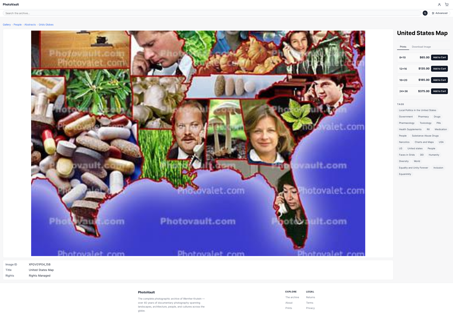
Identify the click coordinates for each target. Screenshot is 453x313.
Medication (441, 129)
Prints (403, 46)
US (400, 148)
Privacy (310, 307)
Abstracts (30, 24)
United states (415, 148)
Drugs (437, 116)
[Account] (439, 5)
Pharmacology (406, 122)
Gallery (7, 24)
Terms (309, 302)
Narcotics (404, 142)
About (289, 302)
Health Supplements (410, 129)
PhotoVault (11, 4)
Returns (310, 297)
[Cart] (446, 5)
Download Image (421, 46)
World (417, 161)
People (18, 24)
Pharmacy (423, 116)
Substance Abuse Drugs (425, 135)
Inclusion (438, 167)
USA (441, 142)
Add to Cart (439, 57)
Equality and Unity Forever (413, 167)
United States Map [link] (422, 33)
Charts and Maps (424, 142)
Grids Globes (46, 24)
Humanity (434, 154)
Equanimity (405, 173)
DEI (422, 154)
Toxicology (425, 122)
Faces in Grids (407, 154)
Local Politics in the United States (417, 110)
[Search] (425, 13)
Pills (439, 122)
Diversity (404, 161)
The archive (292, 297)
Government (406, 116)
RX (428, 129)
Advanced (441, 13)
